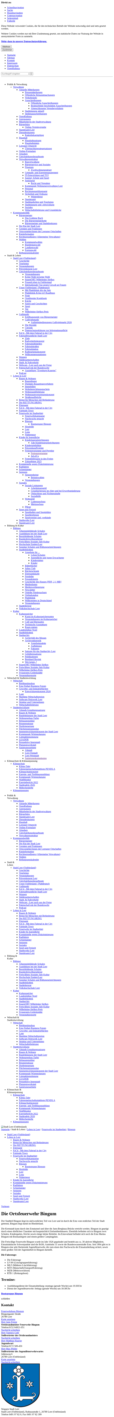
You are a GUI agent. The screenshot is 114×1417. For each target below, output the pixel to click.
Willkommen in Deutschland (38, 600)
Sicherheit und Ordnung (36, 194)
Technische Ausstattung (36, 624)
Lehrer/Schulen (38, 555)
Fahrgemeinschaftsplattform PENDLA (37, 769)
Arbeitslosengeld (39, 488)
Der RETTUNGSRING (30, 402)
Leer (27, 429)
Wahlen (22, 239)
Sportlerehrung (32, 515)
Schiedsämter (25, 469)
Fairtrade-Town (26, 410)
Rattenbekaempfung (34, 135)
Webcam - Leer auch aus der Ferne (35, 365)
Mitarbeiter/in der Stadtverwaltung (35, 121)
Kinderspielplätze (33, 445)
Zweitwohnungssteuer (41, 170)
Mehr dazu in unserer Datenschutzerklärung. (24, 41)
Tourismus (24, 263)
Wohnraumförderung (35, 392)
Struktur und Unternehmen (31, 702)
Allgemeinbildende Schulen (32, 531)
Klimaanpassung (21, 790)
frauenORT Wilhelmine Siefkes (39, 279)
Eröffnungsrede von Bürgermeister (41, 317)
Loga (27, 432)
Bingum (29, 421)
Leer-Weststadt (32, 755)
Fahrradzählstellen (33, 343)
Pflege (28, 507)
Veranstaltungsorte (27, 675)
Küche (28, 301)
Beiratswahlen (37, 477)
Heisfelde (29, 426)
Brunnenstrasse (26, 723)
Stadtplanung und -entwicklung (39, 204)
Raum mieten (31, 627)
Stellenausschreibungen (36, 113)
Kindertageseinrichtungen (37, 440)
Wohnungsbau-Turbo (29, 718)
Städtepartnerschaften (29, 360)
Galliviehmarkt (32, 319)
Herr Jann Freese (9, 1322)
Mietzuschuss (37, 504)
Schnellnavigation (15, 7)
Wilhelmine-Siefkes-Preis (37, 311)
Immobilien (30, 386)
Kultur (16, 611)
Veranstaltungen (26, 266)
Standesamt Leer (27, 130)
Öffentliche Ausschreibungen (44, 103)
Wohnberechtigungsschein (37, 389)
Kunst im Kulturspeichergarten (39, 616)
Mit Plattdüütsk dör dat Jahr (38, 290)
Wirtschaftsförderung (29, 705)
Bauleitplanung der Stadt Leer (33, 715)
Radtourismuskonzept (35, 351)
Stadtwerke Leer (26, 520)
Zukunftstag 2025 (33, 461)
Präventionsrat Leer (28, 269)
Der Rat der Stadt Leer (29, 226)
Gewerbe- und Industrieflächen (33, 688)
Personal (29, 188)
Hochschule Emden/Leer (30, 544)
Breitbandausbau (27, 683)
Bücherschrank (32, 571)
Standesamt (30, 199)
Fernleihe (29, 576)
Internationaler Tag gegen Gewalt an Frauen (45, 285)
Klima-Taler (24, 766)
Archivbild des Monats (35, 638)
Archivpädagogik (33, 640)
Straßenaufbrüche (33, 397)
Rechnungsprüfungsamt (36, 191)
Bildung (17, 528)
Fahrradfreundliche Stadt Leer (33, 335)
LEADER (24, 739)
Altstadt (28, 750)
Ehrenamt (23, 405)
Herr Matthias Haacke (11, 1340)
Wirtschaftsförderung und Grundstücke (43, 210)
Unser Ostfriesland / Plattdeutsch (34, 287)
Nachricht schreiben (10, 1330)
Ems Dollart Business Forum (32, 686)
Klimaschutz (19, 763)
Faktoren (35, 648)
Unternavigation (14, 15)
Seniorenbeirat (31, 475)
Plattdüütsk (30, 598)
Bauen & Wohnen (27, 378)
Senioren (23, 472)
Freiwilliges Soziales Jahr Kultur (34, 541)
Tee (26, 309)
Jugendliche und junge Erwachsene (47, 557)
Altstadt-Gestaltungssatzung (32, 710)
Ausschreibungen (33, 100)
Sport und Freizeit (27, 509)
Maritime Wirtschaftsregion (31, 696)
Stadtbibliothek (26, 549)
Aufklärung (36, 646)
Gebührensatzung (33, 654)
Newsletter (30, 590)
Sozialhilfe (36, 496)
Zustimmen (7, 50)
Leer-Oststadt (31, 753)
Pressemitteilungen (33, 92)
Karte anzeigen (8, 1319)
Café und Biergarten (34, 622)
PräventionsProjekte (34, 448)
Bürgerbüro (24, 124)
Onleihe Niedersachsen (36, 592)
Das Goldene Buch (34, 218)
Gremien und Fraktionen (30, 228)
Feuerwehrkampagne (35, 416)
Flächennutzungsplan (29, 729)
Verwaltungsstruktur (28, 159)
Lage (21, 694)
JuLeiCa (35, 456)
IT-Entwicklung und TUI (37, 175)
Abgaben (23, 154)
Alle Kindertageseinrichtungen (45, 442)
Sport (27, 306)
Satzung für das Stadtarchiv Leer (40, 651)
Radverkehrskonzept (34, 341)
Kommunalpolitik (21, 212)
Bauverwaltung (32, 162)
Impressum (12, 63)
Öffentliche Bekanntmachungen (40, 95)
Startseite (11, 55)
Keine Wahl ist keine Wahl (37, 277)
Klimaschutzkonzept (28, 771)
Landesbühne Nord (28, 630)
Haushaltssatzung (33, 140)
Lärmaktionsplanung (28, 737)
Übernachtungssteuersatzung (38, 148)
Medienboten (31, 584)
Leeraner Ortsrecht (28, 146)
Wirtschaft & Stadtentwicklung (21, 678)
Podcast (22, 373)
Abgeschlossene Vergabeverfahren (47, 108)
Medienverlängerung (34, 587)
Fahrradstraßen (32, 346)
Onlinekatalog (31, 595)
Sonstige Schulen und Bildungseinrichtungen (40, 547)
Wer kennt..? (31, 662)
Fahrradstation (31, 349)
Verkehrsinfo (31, 97)
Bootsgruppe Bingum (41, 424)
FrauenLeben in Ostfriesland (38, 282)
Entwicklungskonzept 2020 (38, 691)
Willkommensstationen (35, 354)
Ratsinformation (26, 234)
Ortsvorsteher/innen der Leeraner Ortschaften (40, 231)
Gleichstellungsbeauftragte (31, 156)
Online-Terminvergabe (35, 127)
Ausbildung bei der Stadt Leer (33, 533)
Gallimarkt (24, 314)
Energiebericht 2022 (28, 782)
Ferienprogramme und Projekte (39, 450)
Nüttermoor (30, 434)
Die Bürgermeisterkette (36, 220)
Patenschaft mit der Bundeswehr (34, 368)
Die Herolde (31, 325)
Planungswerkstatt (27, 745)
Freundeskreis (31, 579)
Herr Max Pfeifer (9, 1348)
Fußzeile (11, 21)
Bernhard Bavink (33, 659)
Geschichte (24, 261)
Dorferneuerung (26, 726)
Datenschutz (13, 65)
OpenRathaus (13, 68)
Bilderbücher (31, 565)
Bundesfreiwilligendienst (30, 539)
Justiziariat (30, 180)
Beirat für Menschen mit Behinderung (36, 400)
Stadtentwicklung (21, 707)
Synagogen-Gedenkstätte (30, 672)
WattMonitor (25, 779)
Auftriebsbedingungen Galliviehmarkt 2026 (51, 322)
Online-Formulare (27, 151)
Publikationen (31, 656)
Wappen (23, 357)
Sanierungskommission (36, 758)
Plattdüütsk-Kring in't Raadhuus (40, 293)
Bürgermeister (25, 215)
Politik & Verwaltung (17, 84)
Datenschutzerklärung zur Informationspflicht (46, 330)
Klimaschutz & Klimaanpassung (22, 761)
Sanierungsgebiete (27, 747)
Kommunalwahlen (33, 242)
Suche (10, 10)
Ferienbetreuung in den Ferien (39, 458)
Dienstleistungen (27, 132)
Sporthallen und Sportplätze (38, 512)
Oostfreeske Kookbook (36, 298)
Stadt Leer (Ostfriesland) (24, 258)
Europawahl (30, 250)
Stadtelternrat (25, 606)
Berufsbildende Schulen (30, 536)
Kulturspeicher (26, 614)
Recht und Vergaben (40, 183)
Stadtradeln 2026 (27, 785)
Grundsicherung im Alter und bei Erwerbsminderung (55, 491)
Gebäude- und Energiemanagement (41, 172)
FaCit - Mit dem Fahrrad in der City (35, 333)
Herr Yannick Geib (10, 1332)
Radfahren (24, 466)
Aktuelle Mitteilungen (29, 89)
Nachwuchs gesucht (34, 418)
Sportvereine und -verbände (38, 517)
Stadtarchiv (24, 635)
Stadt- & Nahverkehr (29, 362)
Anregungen (25, 119)
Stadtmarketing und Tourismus (39, 202)
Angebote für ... (32, 552)
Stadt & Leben (14, 255)
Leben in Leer (19, 376)
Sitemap (11, 57)
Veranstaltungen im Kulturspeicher (41, 619)
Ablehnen (6, 47)
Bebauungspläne (27, 721)
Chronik (29, 327)
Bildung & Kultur (15, 525)
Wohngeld (30, 499)
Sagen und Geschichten (36, 303)
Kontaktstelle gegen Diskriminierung (36, 464)
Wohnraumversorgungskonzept (39, 394)
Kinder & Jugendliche (29, 437)
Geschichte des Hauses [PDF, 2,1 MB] (43, 581)
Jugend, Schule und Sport (37, 178)
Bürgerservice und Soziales (37, 164)
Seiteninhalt (12, 18)
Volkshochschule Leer (29, 608)
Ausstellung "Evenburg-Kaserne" (40, 370)
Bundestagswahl (32, 245)
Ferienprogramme (39, 453)
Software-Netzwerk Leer (30, 699)
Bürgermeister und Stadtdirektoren (41, 223)
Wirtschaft (18, 680)
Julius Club (30, 568)
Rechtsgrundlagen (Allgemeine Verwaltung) (39, 236)
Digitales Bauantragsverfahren (39, 384)
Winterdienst (37, 196)
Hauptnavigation (15, 13)
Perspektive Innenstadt (29, 742)
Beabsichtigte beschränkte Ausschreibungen (51, 105)
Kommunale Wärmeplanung (32, 734)
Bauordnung (31, 381)
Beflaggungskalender (29, 253)
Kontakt (11, 60)
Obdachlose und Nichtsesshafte (45, 493)
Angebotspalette (38, 643)
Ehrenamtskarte (32, 573)
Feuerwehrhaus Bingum (12, 1311)
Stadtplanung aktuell (34, 111)
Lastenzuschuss (38, 501)
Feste (27, 295)
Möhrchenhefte (26, 787)
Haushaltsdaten (32, 143)
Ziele (27, 338)
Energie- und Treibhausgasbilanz (34, 774)
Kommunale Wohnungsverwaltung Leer (44, 186)
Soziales (29, 207)
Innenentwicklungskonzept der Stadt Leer (38, 731)
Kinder (34, 563)
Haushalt (23, 138)
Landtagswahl (31, 247)
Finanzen (29, 167)
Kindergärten (37, 560)
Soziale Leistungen (34, 485)
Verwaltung (18, 87)
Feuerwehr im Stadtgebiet (31, 413)
